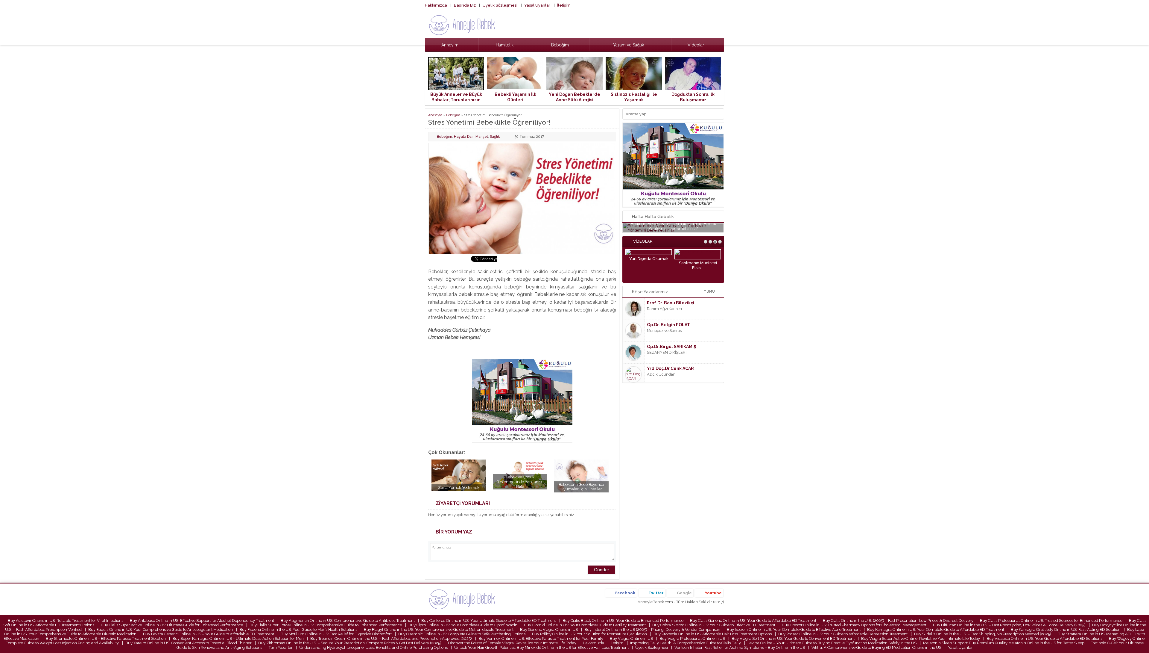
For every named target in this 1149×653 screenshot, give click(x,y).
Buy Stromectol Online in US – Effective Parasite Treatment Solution (106, 638)
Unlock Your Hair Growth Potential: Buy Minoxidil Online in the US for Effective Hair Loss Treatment (541, 647)
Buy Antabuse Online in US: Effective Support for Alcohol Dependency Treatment (202, 620)
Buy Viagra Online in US (631, 638)
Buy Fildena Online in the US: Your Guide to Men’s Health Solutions (298, 629)
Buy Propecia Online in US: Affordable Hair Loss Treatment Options (712, 634)
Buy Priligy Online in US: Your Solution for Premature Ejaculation (589, 634)
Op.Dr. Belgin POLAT (668, 324)
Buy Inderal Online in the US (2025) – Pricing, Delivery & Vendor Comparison (652, 629)
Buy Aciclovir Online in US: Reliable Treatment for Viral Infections (65, 620)
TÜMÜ (709, 292)
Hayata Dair (464, 136)
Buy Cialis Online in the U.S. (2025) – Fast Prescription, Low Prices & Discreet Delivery (898, 620)
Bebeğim (560, 45)
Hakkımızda (436, 5)
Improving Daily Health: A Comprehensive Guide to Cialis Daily (685, 643)
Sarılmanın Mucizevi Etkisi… (698, 265)
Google (684, 593)
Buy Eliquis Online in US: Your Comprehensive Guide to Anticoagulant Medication (160, 629)
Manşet (481, 136)
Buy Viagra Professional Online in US (692, 638)
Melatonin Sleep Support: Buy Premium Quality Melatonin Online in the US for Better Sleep (1003, 643)
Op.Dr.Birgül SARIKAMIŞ (671, 346)
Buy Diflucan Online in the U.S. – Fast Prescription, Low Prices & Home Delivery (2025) (1009, 625)
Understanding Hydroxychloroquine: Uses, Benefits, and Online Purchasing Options (373, 647)
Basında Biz (465, 5)
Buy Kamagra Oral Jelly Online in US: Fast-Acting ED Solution (1066, 629)
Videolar (696, 45)
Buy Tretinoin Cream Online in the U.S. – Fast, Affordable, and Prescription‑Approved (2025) (391, 638)
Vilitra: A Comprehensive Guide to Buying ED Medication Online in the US (876, 647)
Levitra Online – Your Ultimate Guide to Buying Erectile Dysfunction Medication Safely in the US (832, 643)
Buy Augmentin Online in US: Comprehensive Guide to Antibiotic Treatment (348, 620)
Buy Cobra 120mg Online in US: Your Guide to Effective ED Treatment (713, 625)
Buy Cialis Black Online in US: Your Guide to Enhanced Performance (623, 620)
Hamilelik (504, 45)
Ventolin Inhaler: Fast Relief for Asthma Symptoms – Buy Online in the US (739, 647)
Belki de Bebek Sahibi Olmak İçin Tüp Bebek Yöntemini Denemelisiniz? (673, 226)
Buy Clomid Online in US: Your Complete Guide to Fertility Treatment (585, 625)
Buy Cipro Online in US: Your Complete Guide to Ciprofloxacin (462, 625)
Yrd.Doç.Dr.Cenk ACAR (670, 368)
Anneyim (449, 45)
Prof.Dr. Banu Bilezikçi (670, 302)
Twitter (656, 593)
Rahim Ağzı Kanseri (664, 308)
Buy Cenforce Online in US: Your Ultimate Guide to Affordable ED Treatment (488, 620)
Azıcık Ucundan (661, 374)
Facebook (625, 593)
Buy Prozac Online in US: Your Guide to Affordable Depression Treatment (843, 634)
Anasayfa (435, 115)
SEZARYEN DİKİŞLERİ (666, 352)
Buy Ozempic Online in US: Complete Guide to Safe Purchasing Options (461, 634)
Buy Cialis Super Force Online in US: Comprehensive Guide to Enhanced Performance (326, 625)
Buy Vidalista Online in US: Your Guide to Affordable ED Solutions (1044, 638)
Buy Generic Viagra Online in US (549, 629)
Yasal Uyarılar (537, 5)
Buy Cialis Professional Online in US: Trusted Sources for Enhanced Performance (1051, 620)
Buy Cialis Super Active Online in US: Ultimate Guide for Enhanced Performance (172, 625)
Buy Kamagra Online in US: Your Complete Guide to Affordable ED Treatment (935, 629)
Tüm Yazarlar (281, 647)
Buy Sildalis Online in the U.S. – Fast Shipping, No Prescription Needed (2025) (982, 634)
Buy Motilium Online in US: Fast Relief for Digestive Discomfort (336, 634)
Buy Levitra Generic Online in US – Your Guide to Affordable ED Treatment (208, 634)
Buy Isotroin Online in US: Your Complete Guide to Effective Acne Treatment (794, 629)
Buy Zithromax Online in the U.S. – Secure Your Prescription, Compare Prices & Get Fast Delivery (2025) (349, 643)
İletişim (564, 5)
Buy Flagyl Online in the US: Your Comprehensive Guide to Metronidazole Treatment (438, 629)
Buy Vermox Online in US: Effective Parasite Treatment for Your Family (540, 638)
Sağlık (495, 136)
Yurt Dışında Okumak (648, 258)
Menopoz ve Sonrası (665, 330)
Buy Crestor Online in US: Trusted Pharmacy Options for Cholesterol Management (854, 625)
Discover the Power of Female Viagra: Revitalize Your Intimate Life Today (512, 643)
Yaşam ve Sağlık (628, 45)
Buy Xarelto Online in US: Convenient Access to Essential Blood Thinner (188, 643)
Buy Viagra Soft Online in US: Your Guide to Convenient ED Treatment (793, 638)
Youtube (713, 593)
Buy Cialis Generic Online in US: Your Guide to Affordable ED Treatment (753, 620)
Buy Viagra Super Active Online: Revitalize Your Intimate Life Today (920, 638)
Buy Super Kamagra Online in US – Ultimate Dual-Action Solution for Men (238, 638)
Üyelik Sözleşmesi (500, 5)
